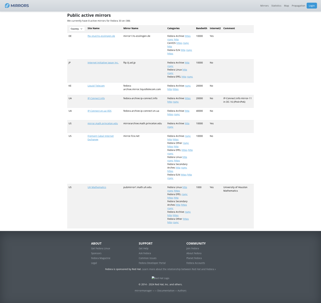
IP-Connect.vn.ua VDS (100, 110)
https (188, 36)
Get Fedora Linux (100, 248)
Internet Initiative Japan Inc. (103, 62)
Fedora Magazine (100, 258)
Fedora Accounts (195, 262)
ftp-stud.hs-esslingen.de (101, 36)
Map (286, 5)
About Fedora (193, 253)
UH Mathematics (97, 187)
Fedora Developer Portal (152, 262)
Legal (94, 262)
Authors (182, 290)
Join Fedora (192, 248)
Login (312, 5)
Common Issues (147, 258)
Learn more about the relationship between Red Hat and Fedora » (179, 269)
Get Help (143, 248)
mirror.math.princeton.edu (103, 123)
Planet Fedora (194, 258)
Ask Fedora (145, 253)
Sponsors (96, 253)
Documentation (166, 290)
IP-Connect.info (96, 98)
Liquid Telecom (96, 85)
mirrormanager (143, 290)
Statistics (276, 5)
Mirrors (264, 5)
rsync (170, 39)
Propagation (298, 5)
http (176, 39)
